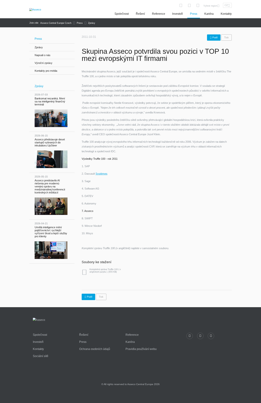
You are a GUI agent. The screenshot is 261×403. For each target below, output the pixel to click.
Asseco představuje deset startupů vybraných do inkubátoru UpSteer (50, 140)
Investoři (177, 13)
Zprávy (39, 47)
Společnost (122, 13)
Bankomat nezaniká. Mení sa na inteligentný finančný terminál (50, 99)
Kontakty (226, 13)
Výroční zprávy (43, 62)
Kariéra (209, 13)
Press (193, 13)
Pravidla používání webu (141, 349)
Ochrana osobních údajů (94, 349)
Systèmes (101, 173)
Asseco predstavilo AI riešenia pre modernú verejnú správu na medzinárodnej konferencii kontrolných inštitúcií (50, 184)
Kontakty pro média (46, 70)
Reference (158, 13)
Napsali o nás (42, 55)
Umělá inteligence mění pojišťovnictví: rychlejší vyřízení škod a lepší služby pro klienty (51, 230)
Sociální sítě (40, 356)
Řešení (140, 13)
